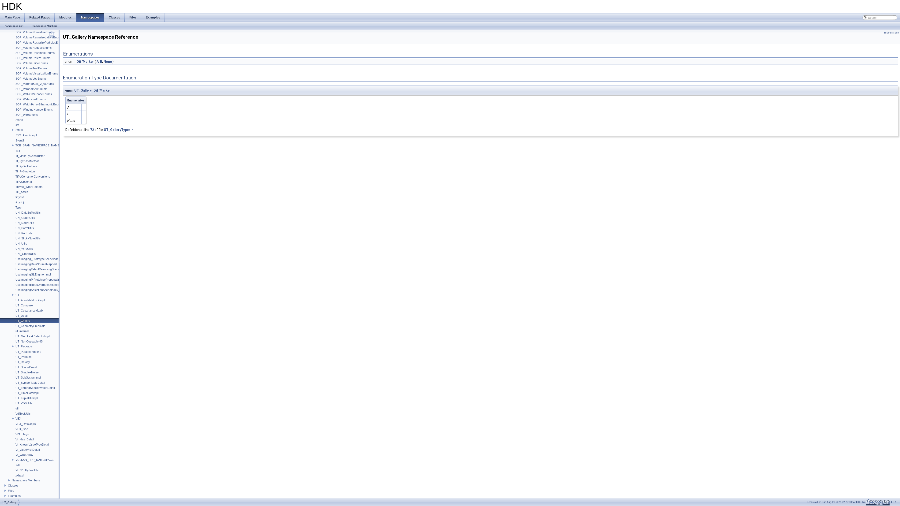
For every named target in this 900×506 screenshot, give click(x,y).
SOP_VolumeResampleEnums (35, 53)
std (17, 125)
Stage (19, 120)
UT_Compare (24, 305)
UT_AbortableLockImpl (30, 300)
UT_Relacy (22, 362)
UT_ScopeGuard (26, 367)
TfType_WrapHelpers (28, 187)
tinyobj (19, 202)
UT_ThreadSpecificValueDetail (35, 388)
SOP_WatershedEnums (30, 99)
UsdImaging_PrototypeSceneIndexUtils (40, 259)
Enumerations (891, 32)
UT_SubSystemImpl (28, 377)
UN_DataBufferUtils (28, 212)
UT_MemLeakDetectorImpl (32, 336)
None (108, 61)
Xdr (17, 465)
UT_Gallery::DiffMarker (92, 90)
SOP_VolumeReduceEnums (33, 47)
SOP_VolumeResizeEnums (32, 58)
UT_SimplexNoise (27, 372)
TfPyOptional (23, 181)
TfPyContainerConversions (32, 176)
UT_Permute (23, 357)
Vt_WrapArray (24, 455)
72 (92, 130)
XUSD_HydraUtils (26, 470)
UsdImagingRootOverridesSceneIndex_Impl (43, 284)
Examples (14, 496)
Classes (13, 485)
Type (18, 207)
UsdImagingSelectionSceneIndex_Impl (40, 290)
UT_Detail (21, 315)
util (17, 408)
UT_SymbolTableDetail (30, 382)
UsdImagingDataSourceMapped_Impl (39, 264)
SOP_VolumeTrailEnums (31, 68)
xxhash (20, 475)
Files (11, 490)
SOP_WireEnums (26, 114)
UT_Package (23, 346)
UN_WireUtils (24, 248)
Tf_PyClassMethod (27, 161)
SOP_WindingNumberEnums (34, 109)
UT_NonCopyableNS (29, 341)
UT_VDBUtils (23, 403)
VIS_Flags (22, 434)
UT (17, 295)
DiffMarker (85, 61)
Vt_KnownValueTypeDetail (32, 444)
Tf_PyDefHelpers (26, 166)
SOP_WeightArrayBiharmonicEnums (38, 104)
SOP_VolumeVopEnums (30, 78)
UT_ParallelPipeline (28, 351)
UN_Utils (21, 243)
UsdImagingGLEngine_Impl (33, 274)
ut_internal (22, 331)
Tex (17, 151)
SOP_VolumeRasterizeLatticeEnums (38, 37)
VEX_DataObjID (25, 424)
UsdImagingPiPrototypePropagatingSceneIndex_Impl (49, 279)
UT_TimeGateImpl (27, 393)
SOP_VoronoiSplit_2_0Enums (34, 84)
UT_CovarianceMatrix (29, 310)
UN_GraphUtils (25, 218)
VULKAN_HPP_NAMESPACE (34, 459)
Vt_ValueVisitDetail (27, 449)
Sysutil (19, 140)
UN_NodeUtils (24, 223)
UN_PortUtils (23, 233)
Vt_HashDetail (24, 439)
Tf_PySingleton (25, 171)
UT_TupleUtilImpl (26, 398)
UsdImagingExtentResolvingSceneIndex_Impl (44, 269)
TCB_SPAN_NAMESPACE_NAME (37, 145)
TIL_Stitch (21, 192)
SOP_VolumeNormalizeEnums (35, 32)
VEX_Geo (21, 429)
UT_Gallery (22, 321)
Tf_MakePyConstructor (30, 156)
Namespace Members (26, 480)
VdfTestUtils (22, 413)
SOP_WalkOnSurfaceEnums (33, 94)
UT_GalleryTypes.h (118, 130)
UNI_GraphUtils (25, 254)
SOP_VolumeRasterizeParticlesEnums (40, 42)
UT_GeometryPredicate (30, 326)
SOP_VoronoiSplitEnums (31, 89)
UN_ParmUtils (24, 228)
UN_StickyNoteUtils (28, 238)
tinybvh (20, 197)
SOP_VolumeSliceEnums (31, 63)
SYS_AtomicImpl (26, 135)
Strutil (19, 130)
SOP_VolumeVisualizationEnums (36, 73)
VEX (18, 418)
